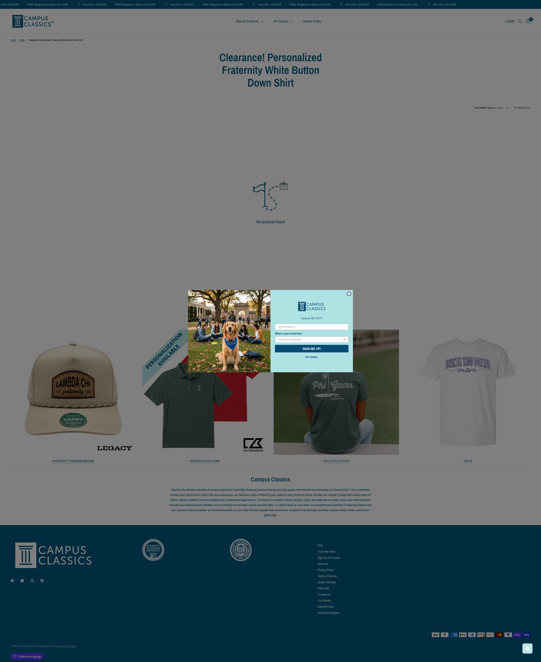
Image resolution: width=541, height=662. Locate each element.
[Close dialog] (349, 294)
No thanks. (311, 357)
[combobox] (310, 340)
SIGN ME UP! (312, 349)
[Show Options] (344, 340)
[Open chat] (527, 648)
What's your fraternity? (289, 333)
